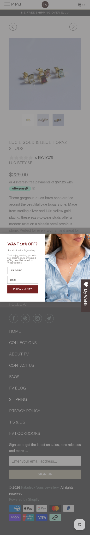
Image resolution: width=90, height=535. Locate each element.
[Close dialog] (86, 237)
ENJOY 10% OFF (22, 289)
